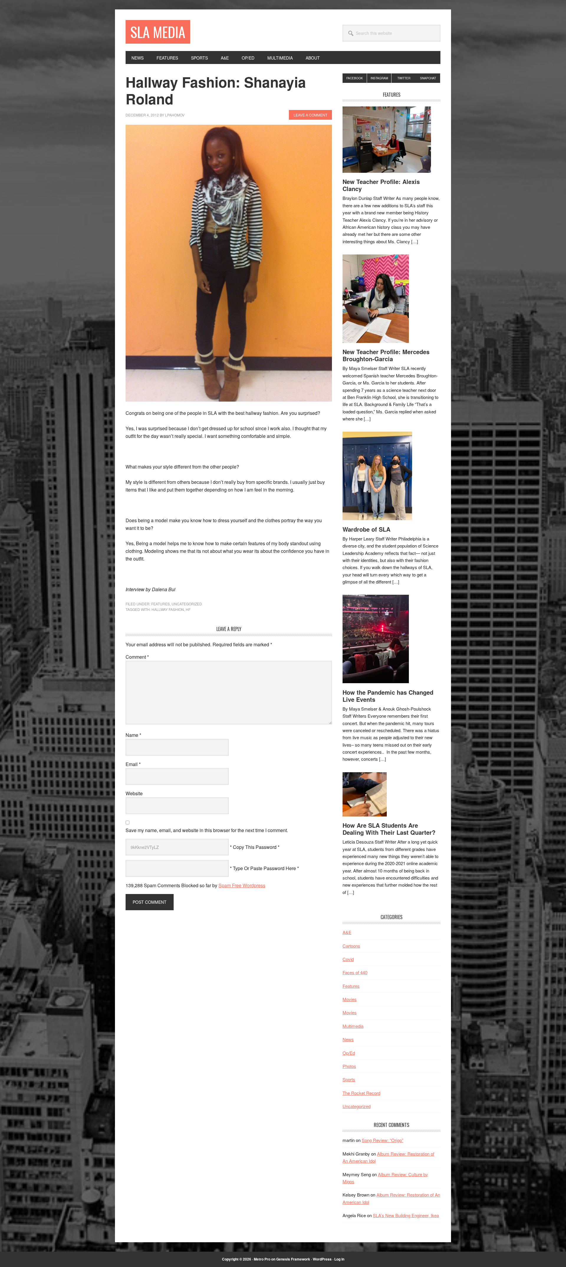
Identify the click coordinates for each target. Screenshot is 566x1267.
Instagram (379, 78)
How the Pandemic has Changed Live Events (388, 696)
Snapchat (428, 78)
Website (134, 793)
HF (188, 609)
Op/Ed (349, 1053)
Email (133, 764)
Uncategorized (187, 603)
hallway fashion (168, 609)
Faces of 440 (355, 972)
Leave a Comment (310, 114)
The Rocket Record (361, 1093)
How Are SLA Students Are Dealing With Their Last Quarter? (389, 829)
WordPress (322, 1259)
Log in (339, 1259)
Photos (349, 1066)
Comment (137, 656)
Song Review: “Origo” (382, 1140)
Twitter (403, 78)
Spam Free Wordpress (241, 885)
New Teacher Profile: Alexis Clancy (381, 185)
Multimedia (353, 1026)
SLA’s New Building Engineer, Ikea (406, 1215)
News (348, 1039)
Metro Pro (262, 1259)
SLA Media (157, 31)
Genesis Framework (293, 1259)
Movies (350, 999)
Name (133, 735)
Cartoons (351, 946)
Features (160, 603)
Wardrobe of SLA (366, 529)
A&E (347, 932)
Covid (348, 959)
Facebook (354, 78)
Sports (349, 1079)
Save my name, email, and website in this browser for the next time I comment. (207, 830)
